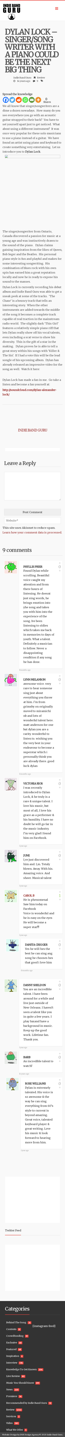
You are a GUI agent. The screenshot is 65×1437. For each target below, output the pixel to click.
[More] (38, 100)
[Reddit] (19, 100)
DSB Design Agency (29, 1434)
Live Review (13, 1376)
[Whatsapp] (25, 100)
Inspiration (12, 1356)
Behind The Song (16, 1322)
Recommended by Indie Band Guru (26, 1402)
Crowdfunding (15, 1335)
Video (9, 1423)
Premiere (11, 1396)
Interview (11, 1362)
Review (41, 77)
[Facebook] (6, 100)
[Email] (32, 100)
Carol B (28, 895)
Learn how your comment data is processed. (32, 532)
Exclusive (11, 1342)
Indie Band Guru (22, 77)
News (9, 1389)
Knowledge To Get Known (21, 1369)
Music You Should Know (20, 1382)
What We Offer (14, 1429)
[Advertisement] (26, 1199)
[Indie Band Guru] (32, 11)
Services (11, 1416)
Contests (11, 1329)
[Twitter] (12, 100)
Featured (11, 1349)
